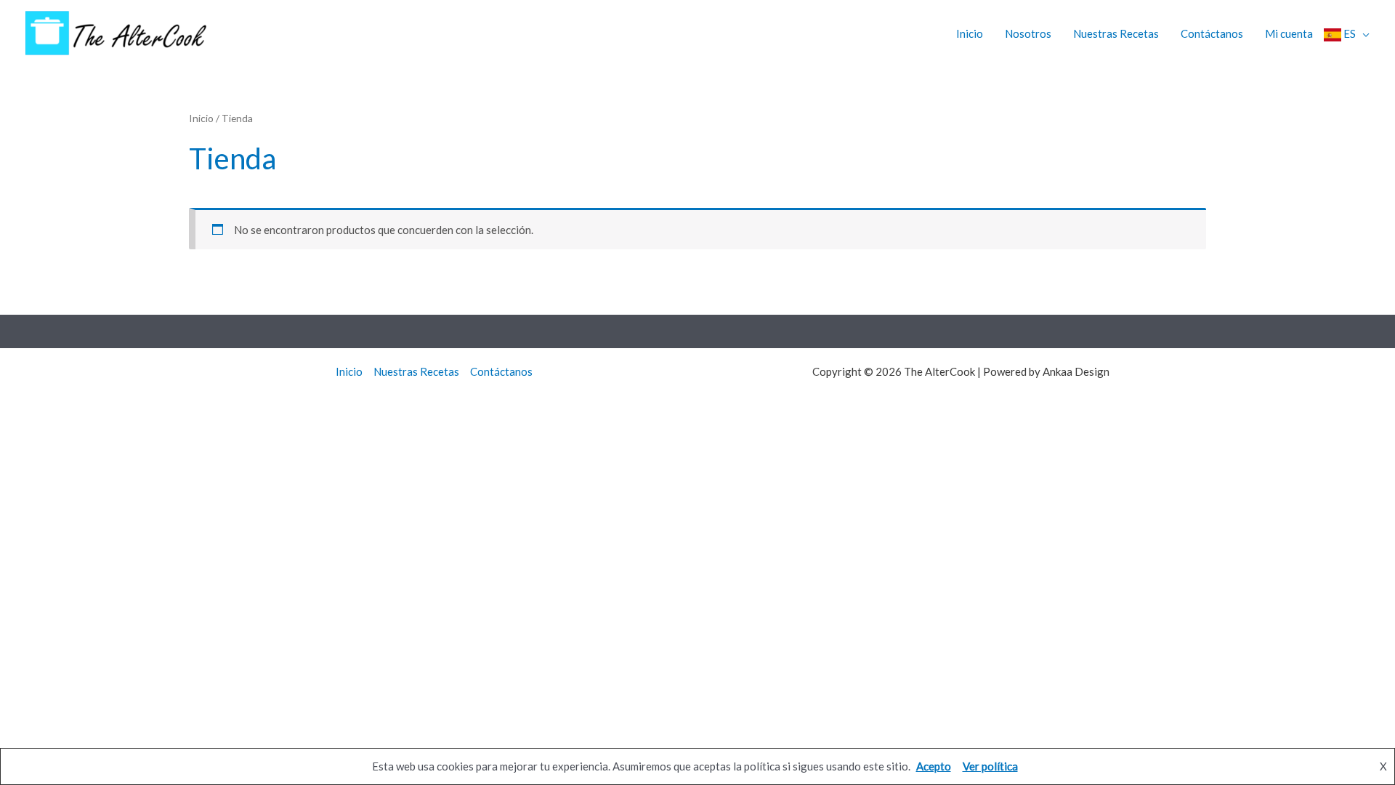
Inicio (969, 33)
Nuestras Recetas (1116, 33)
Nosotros (1028, 33)
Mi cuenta (1289, 33)
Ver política (990, 766)
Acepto (933, 766)
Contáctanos (1212, 33)
